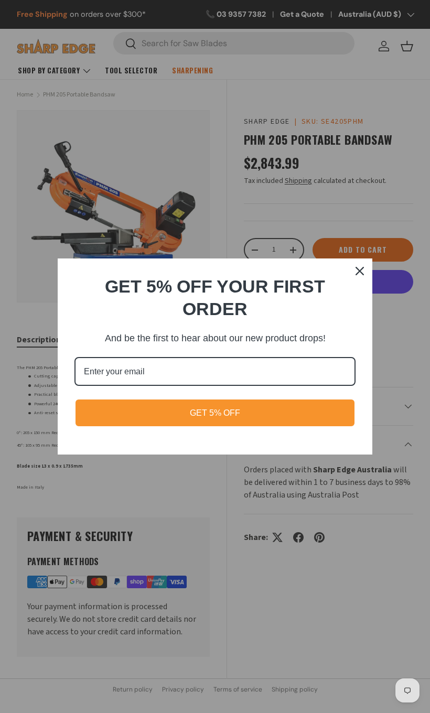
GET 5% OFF (215, 412)
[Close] (359, 271)
